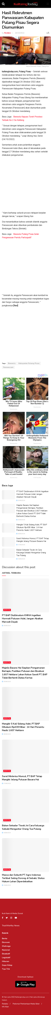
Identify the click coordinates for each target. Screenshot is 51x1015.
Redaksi (7, 33)
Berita (7, 610)
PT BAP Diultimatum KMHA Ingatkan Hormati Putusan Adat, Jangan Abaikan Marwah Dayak (32, 494)
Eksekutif (6, 953)
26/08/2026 (21, 559)
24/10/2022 (19, 33)
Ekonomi (6, 942)
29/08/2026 (21, 500)
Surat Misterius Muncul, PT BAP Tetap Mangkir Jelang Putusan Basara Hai (32, 539)
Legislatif (6, 957)
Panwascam (8, 367)
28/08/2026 (21, 534)
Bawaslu (12, 363)
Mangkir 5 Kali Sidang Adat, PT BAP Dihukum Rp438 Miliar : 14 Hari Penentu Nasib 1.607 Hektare (31, 527)
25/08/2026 (7, 885)
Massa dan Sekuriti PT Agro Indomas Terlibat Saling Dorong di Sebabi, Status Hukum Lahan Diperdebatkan (23, 878)
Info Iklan (5, 1007)
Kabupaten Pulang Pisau (29, 363)
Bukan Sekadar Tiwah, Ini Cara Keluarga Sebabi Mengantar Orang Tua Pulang (31, 553)
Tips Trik (6, 969)
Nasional (6, 950)
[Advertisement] (25, 184)
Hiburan (5, 961)
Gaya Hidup (7, 965)
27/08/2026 (21, 545)
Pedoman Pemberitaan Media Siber (26, 1004)
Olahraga (6, 946)
